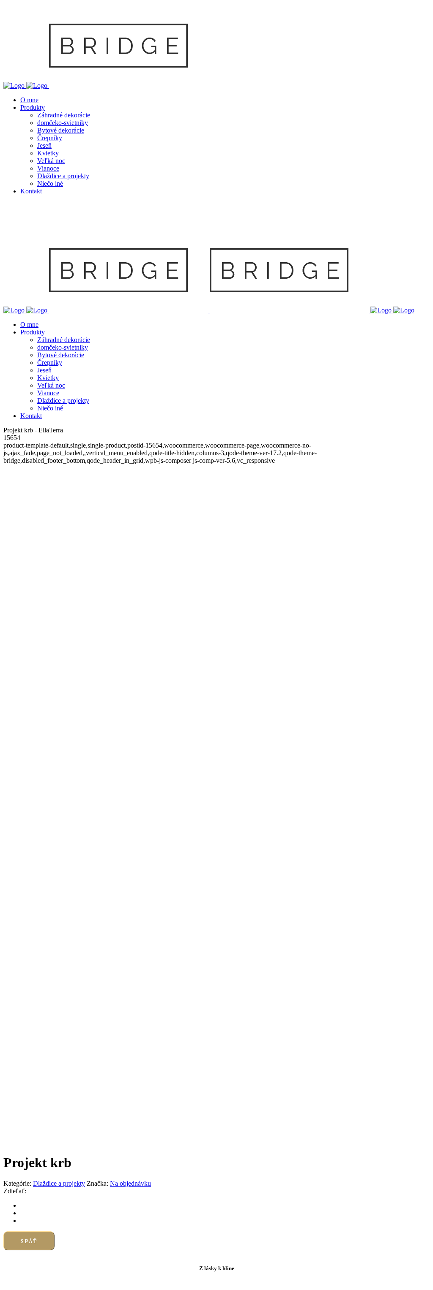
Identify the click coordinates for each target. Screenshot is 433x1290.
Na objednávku (130, 1183)
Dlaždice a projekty (59, 1183)
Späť (29, 1241)
